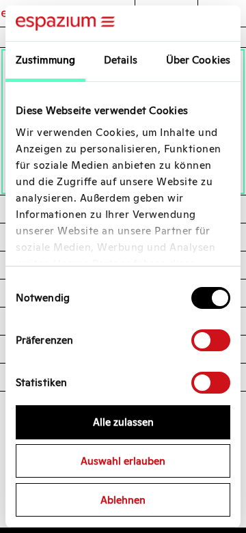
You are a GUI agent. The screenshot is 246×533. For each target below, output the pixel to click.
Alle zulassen (123, 422)
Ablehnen (123, 500)
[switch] (210, 340)
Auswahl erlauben (123, 461)
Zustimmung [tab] (45, 60)
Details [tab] (120, 60)
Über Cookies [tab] (198, 60)
